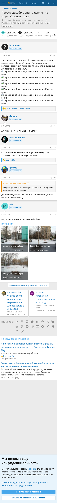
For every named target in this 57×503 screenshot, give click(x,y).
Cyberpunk (5, 358)
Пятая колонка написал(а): (14, 183)
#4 (55, 178)
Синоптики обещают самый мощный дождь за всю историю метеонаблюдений (28, 364)
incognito (7, 20)
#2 (55, 126)
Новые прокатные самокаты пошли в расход (45, 297)
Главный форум (13, 377)
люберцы (45, 23)
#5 (55, 214)
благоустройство (9, 23)
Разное (13, 358)
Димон (3, 377)
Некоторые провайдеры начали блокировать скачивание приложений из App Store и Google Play (28, 347)
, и (18, 108)
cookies (32, 468)
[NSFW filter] (43, 3)
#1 (55, 55)
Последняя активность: (29, 20)
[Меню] (4, 3)
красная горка (33, 23)
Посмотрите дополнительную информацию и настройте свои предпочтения (25, 484)
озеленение (7, 26)
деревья (21, 23)
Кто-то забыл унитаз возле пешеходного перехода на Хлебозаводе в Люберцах (15, 300)
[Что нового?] (48, 3)
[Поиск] (53, 3)
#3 (55, 147)
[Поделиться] (51, 55)
